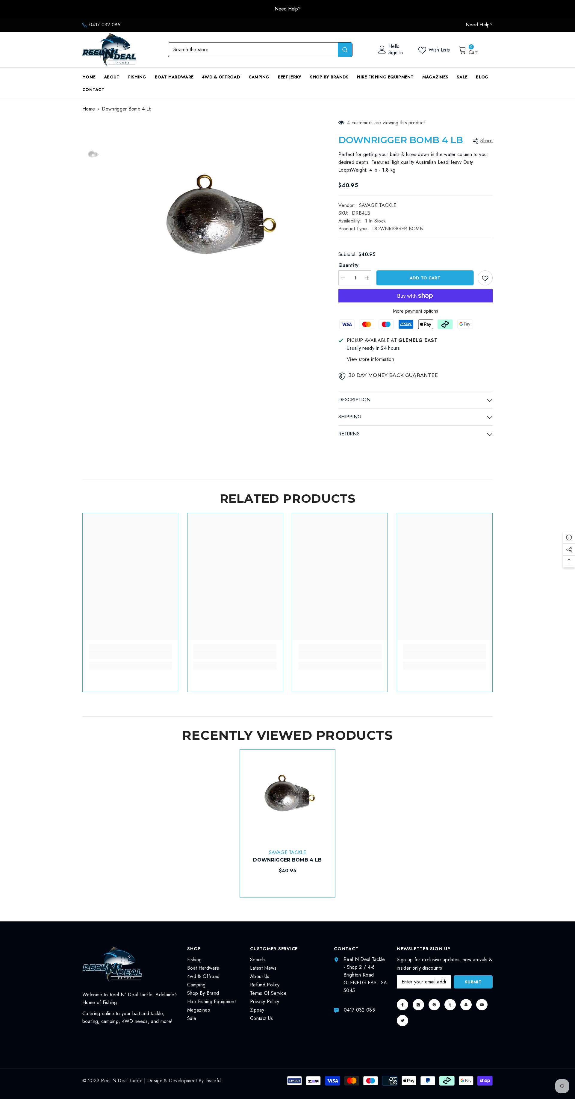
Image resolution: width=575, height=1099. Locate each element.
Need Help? (288, 8)
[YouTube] (482, 1004)
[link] (130, 655)
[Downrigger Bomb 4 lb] (287, 797)
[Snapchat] (466, 1004)
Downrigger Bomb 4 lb (287, 860)
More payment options (415, 311)
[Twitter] (402, 1020)
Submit (473, 982)
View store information (370, 359)
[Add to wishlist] (485, 277)
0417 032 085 (104, 24)
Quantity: (349, 265)
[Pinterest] (434, 1004)
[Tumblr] (450, 1004)
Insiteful (213, 1080)
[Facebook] (402, 1004)
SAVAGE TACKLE (377, 205)
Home (88, 108)
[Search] (260, 49)
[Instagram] (418, 1004)
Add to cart (424, 278)
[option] (287, 9)
